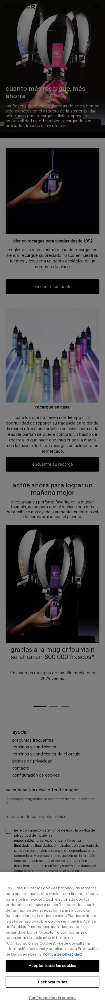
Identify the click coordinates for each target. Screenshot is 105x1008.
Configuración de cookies (52, 997)
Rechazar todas (52, 982)
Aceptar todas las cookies (52, 965)
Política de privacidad (62, 954)
